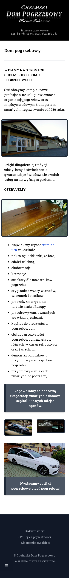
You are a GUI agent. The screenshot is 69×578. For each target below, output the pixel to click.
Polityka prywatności (35, 537)
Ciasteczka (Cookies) (35, 542)
